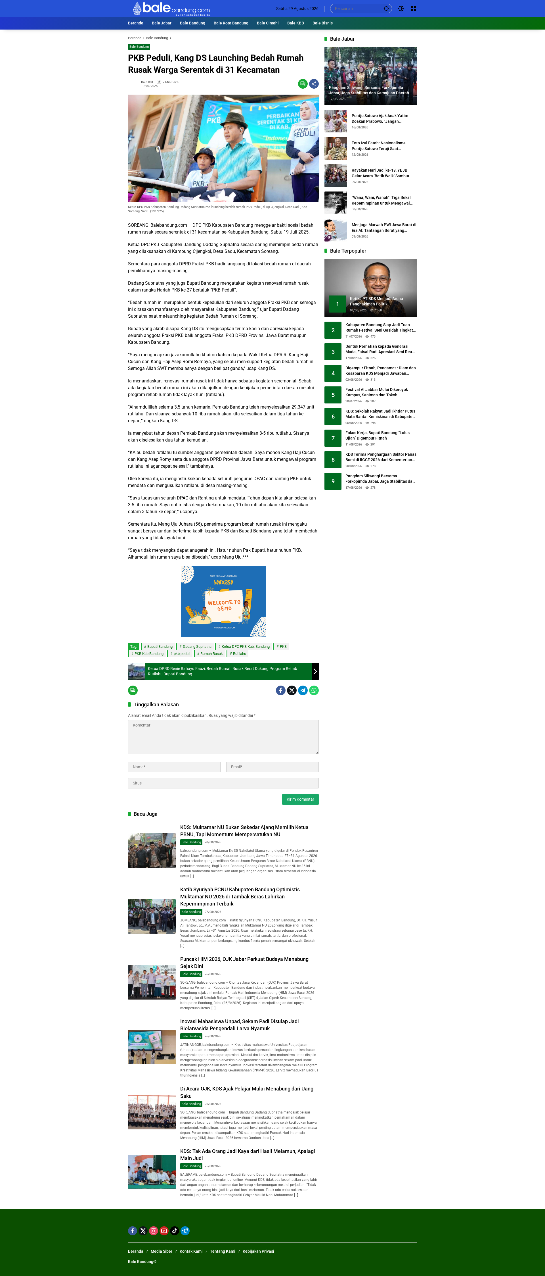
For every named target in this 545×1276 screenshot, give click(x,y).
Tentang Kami (222, 1251)
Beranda (135, 1251)
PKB (283, 646)
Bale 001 (147, 82)
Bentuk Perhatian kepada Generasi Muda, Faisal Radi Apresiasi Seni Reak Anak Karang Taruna (379, 349)
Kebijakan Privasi (258, 1251)
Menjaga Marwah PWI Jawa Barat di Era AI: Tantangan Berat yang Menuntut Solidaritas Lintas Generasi (384, 227)
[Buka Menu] (413, 8)
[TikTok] (174, 1230)
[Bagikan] (314, 84)
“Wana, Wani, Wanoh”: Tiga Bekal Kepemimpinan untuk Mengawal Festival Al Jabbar (381, 200)
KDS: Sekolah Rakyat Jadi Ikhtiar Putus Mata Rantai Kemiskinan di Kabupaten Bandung (380, 414)
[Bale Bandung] (170, 8)
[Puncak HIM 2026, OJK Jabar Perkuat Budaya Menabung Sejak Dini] (152, 982)
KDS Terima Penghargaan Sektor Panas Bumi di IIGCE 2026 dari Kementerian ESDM (380, 457)
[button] (386, 8)
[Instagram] (153, 1230)
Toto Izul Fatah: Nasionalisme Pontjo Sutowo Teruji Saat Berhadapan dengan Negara (379, 146)
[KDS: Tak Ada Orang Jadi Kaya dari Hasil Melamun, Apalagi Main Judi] (152, 1172)
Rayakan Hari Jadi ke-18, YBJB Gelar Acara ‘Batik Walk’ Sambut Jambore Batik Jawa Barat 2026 (380, 173)
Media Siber (161, 1251)
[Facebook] (281, 690)
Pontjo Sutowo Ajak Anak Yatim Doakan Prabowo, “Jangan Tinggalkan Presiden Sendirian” (380, 118)
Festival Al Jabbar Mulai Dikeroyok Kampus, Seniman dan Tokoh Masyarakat (376, 392)
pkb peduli (182, 653)
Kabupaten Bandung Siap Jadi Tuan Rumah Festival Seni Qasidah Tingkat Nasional (379, 327)
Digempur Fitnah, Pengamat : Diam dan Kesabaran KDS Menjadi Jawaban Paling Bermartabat (380, 371)
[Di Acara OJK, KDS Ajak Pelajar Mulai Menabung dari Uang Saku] (152, 1112)
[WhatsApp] (314, 690)
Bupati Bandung (160, 646)
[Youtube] (164, 1230)
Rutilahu (239, 653)
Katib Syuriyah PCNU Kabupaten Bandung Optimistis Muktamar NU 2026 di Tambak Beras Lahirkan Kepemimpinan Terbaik (240, 896)
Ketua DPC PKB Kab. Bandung (246, 646)
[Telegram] (303, 690)
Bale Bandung (139, 47)
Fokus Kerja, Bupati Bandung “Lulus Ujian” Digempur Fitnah (377, 435)
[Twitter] (292, 690)
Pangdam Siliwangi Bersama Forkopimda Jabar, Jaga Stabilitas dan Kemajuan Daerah (380, 479)
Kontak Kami (191, 1251)
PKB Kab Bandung (149, 653)
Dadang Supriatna (197, 646)
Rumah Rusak (211, 653)
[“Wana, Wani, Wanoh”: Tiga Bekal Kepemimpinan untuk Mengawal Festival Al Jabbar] (335, 202)
